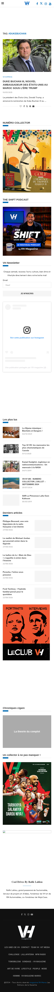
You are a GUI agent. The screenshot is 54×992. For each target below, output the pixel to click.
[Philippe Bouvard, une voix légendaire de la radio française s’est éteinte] (43, 525)
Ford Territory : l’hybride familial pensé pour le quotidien (14, 591)
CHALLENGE (14, 954)
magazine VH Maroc (38, 982)
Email (5, 280)
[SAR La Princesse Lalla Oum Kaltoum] (11, 500)
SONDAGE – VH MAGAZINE (34, 962)
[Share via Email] (33, 106)
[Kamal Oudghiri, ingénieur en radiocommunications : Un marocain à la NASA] (11, 466)
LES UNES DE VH (12, 947)
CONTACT (25, 947)
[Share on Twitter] (27, 106)
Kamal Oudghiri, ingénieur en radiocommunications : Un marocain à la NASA (36, 465)
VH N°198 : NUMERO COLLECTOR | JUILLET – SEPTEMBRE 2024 (34, 481)
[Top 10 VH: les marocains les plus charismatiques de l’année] (11, 449)
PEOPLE (36, 969)
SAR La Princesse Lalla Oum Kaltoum (35, 497)
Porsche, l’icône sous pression (13, 573)
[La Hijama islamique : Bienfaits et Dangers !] (11, 432)
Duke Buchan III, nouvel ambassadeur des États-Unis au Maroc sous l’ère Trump (25, 85)
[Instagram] (46, 4)
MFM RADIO (40, 954)
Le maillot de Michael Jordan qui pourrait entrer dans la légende (16, 541)
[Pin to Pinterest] (30, 106)
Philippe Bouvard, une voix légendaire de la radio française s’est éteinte (15, 524)
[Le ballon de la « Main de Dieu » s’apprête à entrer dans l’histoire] (43, 559)
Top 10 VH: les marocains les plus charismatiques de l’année (35, 448)
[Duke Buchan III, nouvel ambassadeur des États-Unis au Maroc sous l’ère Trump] (27, 55)
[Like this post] (21, 106)
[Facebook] (37, 4)
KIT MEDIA (45, 947)
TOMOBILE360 (14, 962)
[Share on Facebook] (24, 106)
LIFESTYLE (26, 969)
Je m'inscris (27, 293)
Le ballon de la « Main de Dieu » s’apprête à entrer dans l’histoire (17, 558)
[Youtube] (50, 4)
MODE (44, 969)
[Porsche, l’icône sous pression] (43, 576)
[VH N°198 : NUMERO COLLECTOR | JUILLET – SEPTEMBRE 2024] (11, 483)
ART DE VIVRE (13, 969)
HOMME (16, 976)
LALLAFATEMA (27, 954)
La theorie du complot (27, 731)
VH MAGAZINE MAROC (31, 976)
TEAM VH (35, 947)
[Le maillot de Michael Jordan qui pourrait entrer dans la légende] (43, 542)
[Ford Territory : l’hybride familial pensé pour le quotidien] (43, 593)
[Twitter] (41, 4)
